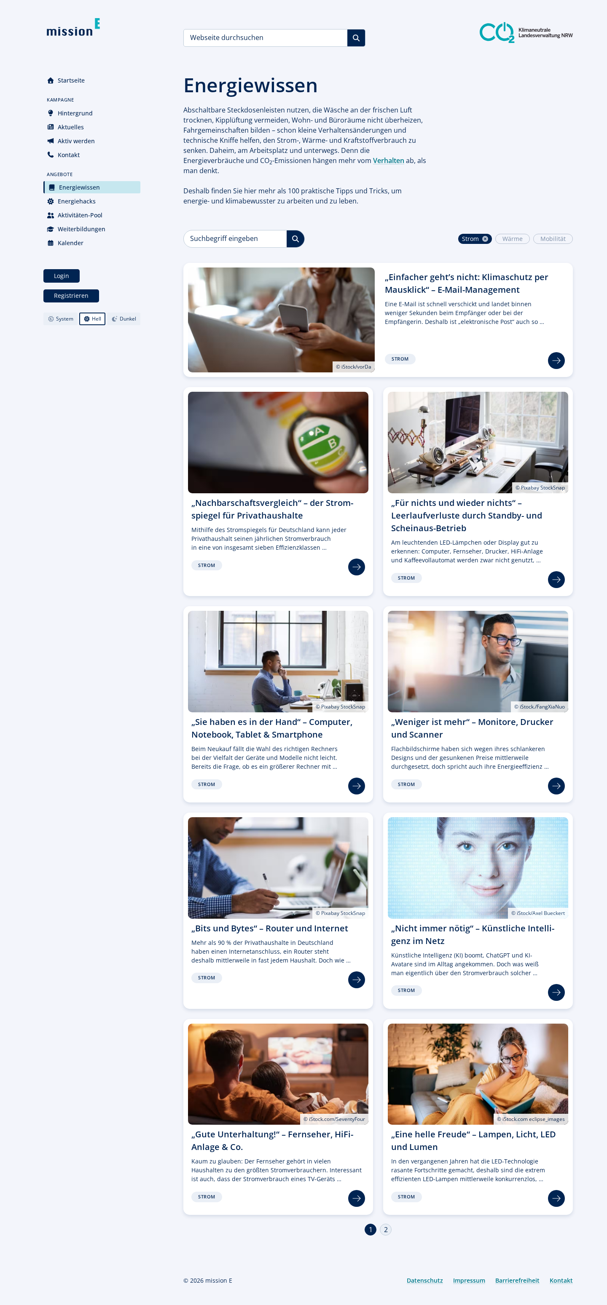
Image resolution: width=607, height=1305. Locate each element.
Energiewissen (79, 187)
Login (61, 276)
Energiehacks (77, 201)
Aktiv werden (76, 141)
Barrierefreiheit (517, 1280)
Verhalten (388, 160)
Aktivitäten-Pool (80, 215)
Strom (470, 239)
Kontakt (69, 155)
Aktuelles (71, 127)
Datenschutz (425, 1280)
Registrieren (71, 295)
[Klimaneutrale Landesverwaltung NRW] (526, 32)
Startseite (71, 80)
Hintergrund (75, 113)
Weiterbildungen (81, 229)
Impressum (469, 1280)
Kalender (70, 243)
